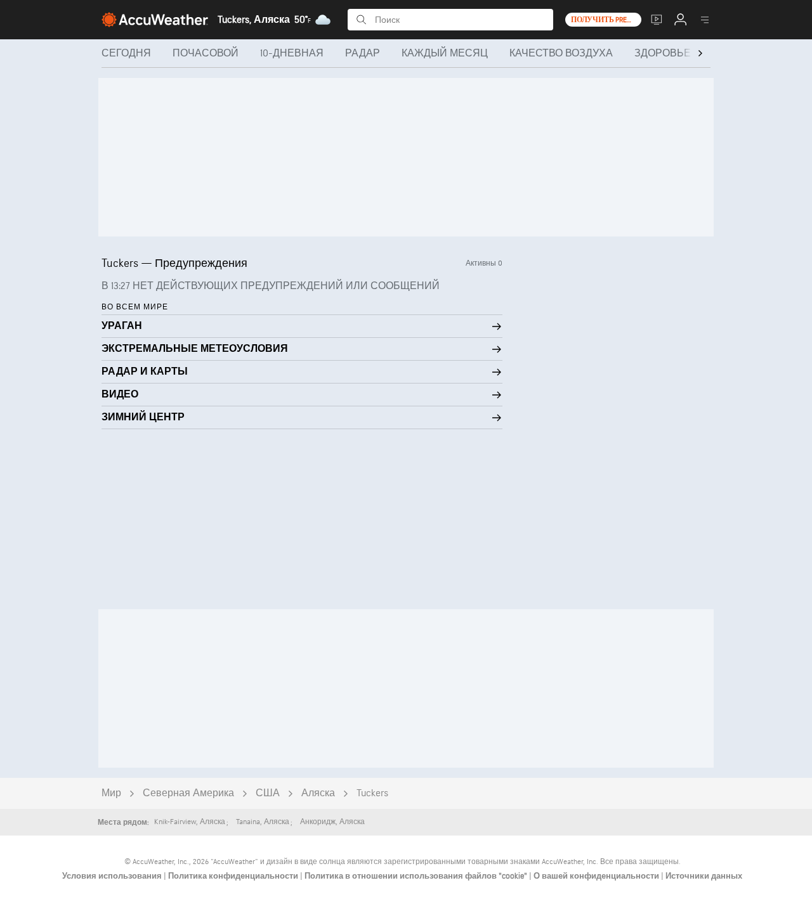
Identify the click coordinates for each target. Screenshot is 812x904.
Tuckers (372, 793)
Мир (111, 793)
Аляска (318, 793)
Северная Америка (188, 793)
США (268, 793)
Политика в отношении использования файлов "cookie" (416, 876)
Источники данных (703, 876)
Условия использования (113, 876)
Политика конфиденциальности (234, 876)
